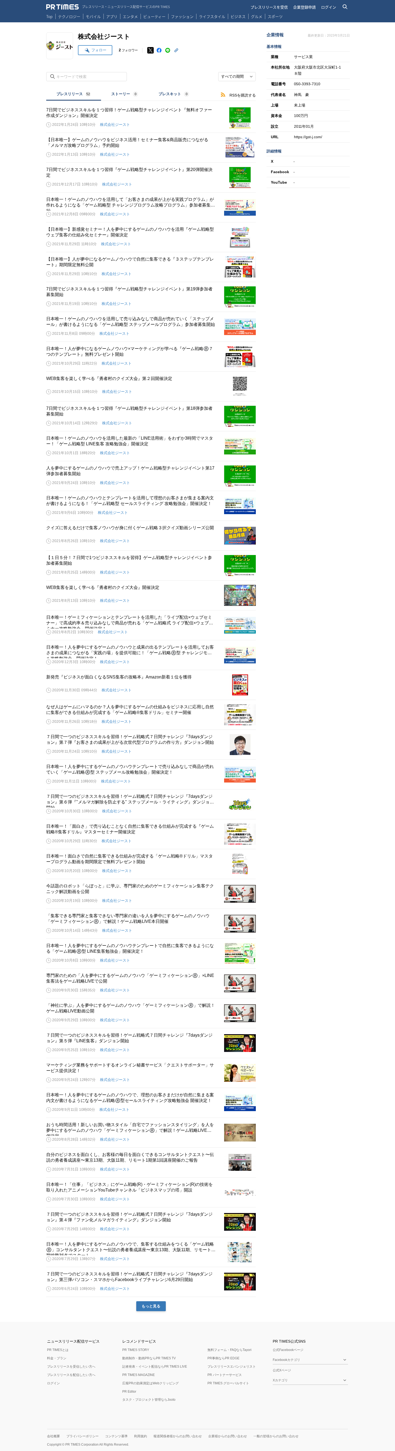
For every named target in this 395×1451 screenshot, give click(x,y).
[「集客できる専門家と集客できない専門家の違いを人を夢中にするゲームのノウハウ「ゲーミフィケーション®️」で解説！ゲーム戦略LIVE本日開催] (151, 923)
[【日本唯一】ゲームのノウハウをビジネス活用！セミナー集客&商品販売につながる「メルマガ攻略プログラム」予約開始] (151, 147)
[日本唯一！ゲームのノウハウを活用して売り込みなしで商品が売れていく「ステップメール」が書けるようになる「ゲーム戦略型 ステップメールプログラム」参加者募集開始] (151, 327)
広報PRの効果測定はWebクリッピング (150, 1383)
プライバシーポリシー (82, 1436)
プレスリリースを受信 (269, 7)
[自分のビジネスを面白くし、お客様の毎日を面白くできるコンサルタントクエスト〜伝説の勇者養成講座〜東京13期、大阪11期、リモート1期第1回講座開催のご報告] (151, 1162)
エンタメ (130, 16)
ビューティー (154, 16)
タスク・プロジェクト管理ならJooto (148, 1400)
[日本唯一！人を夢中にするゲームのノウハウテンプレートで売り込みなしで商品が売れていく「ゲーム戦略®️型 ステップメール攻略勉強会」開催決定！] (151, 774)
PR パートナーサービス (224, 1375)
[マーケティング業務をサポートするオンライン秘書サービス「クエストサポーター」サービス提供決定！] (151, 1073)
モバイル (93, 16)
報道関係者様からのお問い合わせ (177, 1436)
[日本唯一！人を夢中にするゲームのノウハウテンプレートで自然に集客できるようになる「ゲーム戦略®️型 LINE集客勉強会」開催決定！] (151, 953)
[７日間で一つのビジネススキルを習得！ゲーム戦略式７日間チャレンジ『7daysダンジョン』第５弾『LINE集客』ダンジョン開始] (151, 1043)
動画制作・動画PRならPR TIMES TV (149, 1358)
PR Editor (129, 1391)
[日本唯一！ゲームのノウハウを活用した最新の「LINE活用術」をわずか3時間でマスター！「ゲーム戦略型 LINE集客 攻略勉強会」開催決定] (151, 446)
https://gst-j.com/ (308, 137)
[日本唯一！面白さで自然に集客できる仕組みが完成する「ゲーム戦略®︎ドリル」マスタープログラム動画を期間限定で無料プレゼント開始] (151, 864)
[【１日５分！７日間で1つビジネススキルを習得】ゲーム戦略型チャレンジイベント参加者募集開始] (151, 565)
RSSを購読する (242, 95)
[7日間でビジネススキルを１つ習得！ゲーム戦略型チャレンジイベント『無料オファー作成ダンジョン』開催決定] (151, 118)
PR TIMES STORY (135, 1350)
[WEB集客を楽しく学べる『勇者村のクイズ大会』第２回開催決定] (151, 386)
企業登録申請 (304, 7)
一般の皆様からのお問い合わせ (276, 1436)
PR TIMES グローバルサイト (228, 1383)
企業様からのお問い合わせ (227, 1436)
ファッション (182, 16)
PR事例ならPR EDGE (223, 1358)
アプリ (111, 16)
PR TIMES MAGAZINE (138, 1375)
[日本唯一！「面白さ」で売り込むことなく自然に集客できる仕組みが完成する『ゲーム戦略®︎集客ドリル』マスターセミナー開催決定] (151, 834)
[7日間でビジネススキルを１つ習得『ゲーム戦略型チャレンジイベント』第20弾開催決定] (151, 177)
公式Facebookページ (288, 1350)
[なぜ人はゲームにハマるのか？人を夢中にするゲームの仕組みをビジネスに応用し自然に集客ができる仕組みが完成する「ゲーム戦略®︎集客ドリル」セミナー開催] (151, 715)
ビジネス (238, 16)
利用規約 (140, 1436)
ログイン (328, 7)
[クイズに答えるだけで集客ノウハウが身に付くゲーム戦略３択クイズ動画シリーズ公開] (151, 535)
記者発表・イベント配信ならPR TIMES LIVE (154, 1366)
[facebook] (159, 50)
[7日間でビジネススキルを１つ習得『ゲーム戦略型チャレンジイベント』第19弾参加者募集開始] (151, 297)
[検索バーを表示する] (345, 6)
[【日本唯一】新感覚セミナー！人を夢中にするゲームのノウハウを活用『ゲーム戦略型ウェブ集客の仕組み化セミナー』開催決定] (151, 237)
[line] (167, 50)
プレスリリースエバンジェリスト (231, 1366)
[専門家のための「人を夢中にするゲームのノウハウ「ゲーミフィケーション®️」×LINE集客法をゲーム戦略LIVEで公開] (151, 983)
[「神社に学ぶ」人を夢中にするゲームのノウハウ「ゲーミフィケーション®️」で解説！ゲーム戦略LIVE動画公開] (151, 1013)
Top (49, 16)
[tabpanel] (151, 706)
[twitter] (150, 50)
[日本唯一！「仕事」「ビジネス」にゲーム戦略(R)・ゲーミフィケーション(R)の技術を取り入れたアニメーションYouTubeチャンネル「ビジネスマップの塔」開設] (151, 1192)
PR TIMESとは (58, 1350)
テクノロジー (69, 16)
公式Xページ (282, 1370)
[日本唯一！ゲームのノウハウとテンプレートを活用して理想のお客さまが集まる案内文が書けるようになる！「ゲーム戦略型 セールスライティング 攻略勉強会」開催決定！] (151, 506)
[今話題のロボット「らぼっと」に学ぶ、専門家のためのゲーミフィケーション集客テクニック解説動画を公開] (151, 894)
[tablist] (122, 94)
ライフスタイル (212, 16)
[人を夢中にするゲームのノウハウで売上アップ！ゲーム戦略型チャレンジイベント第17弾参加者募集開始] (151, 476)
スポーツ (275, 16)
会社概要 (53, 1436)
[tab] (73, 94)
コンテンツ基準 (116, 1436)
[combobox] (237, 76)
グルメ (256, 16)
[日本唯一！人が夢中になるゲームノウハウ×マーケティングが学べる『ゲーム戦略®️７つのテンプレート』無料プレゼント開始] (151, 356)
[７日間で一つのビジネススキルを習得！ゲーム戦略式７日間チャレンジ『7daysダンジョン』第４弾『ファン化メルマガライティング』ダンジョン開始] (151, 1222)
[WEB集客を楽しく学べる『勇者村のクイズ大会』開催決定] (151, 595)
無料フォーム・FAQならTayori (229, 1350)
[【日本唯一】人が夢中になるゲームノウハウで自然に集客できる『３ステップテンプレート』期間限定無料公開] (151, 267)
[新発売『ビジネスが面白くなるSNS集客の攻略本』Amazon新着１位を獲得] (151, 685)
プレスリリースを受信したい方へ (71, 1366)
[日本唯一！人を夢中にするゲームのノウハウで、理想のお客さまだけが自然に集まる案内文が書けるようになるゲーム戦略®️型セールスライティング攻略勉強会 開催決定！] (151, 1103)
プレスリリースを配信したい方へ (71, 1375)
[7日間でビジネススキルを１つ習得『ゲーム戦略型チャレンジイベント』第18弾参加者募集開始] (151, 416)
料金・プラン (56, 1358)
